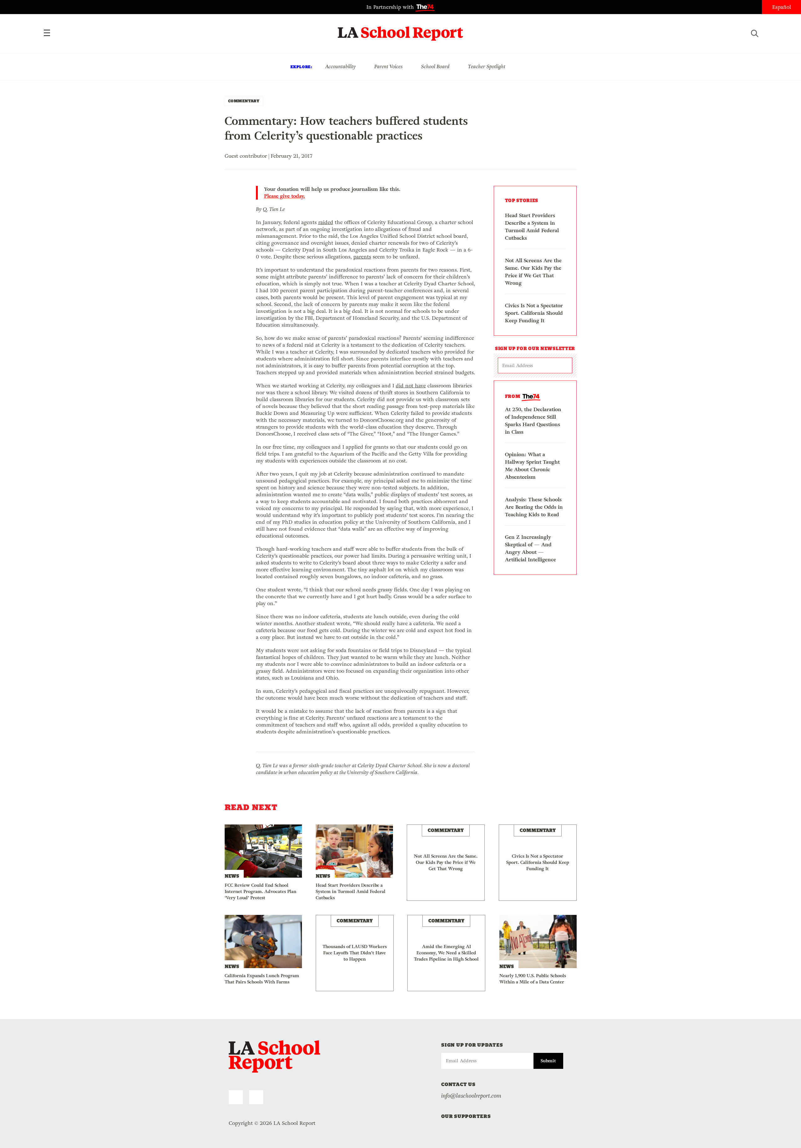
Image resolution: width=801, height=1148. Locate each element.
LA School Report (401, 29)
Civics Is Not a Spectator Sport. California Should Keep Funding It (534, 313)
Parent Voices (388, 66)
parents (362, 256)
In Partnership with (391, 7)
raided (325, 222)
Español (781, 7)
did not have (411, 385)
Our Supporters (466, 1116)
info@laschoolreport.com (471, 1095)
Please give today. (284, 196)
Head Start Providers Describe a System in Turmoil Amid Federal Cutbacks (532, 227)
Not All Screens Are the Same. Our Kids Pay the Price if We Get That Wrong (533, 272)
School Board (435, 66)
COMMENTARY (244, 101)
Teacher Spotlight (486, 66)
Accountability (340, 66)
